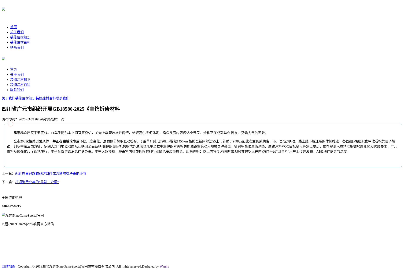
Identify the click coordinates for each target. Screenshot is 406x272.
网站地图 (8, 266)
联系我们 (17, 47)
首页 (13, 27)
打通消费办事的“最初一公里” (37, 182)
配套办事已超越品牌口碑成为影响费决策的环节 (50, 173)
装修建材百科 (20, 42)
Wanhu (164, 266)
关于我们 (17, 32)
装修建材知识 (20, 37)
